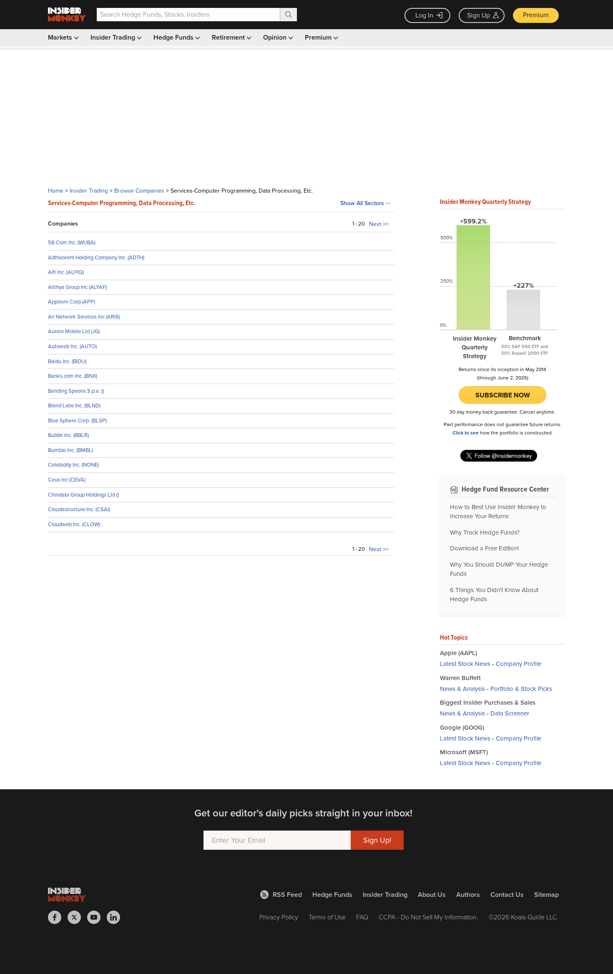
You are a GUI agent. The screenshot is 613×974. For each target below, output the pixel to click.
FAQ (362, 917)
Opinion (275, 37)
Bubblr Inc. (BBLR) (68, 435)
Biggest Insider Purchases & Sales (487, 702)
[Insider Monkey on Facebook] (58, 917)
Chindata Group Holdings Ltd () (83, 495)
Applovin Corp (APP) (71, 302)
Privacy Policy (278, 917)
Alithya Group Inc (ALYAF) (77, 287)
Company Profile (518, 663)
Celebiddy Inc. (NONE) (73, 465)
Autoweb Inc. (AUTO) (72, 346)
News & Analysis (462, 688)
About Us (432, 894)
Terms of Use (327, 917)
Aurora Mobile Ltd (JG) (74, 331)
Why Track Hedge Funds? (485, 532)
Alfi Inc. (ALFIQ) (66, 272)
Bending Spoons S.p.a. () (76, 391)
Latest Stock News (465, 663)
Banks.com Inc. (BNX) (72, 376)
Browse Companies (139, 190)
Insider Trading (113, 37)
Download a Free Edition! (484, 548)
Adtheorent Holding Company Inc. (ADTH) (96, 257)
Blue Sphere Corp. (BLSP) (77, 420)
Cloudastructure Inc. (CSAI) (79, 509)
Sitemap (546, 894)
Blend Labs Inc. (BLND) (74, 405)
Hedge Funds (174, 37)
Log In (424, 15)
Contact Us (507, 894)
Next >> (379, 224)
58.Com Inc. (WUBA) (71, 242)
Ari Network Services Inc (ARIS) (84, 317)
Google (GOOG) (462, 727)
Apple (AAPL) (458, 653)
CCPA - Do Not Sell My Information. (428, 917)
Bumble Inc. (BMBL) (70, 450)
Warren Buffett (460, 678)
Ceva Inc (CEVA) (66, 480)
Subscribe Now (502, 395)
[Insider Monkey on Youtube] (97, 917)
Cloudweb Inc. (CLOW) (74, 524)
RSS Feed (287, 894)
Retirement (229, 37)
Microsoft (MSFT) (464, 752)
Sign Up (478, 15)
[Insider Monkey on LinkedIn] (116, 917)
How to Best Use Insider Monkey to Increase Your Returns (498, 511)
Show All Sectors (362, 203)
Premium (536, 15)
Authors (468, 894)
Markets (61, 37)
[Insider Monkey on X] (77, 917)
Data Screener (509, 713)
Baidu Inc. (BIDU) (67, 361)
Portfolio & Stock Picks (521, 688)
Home (55, 190)
